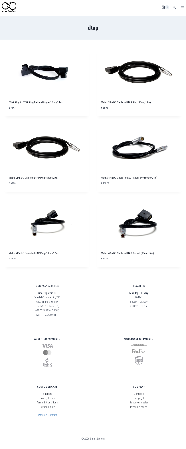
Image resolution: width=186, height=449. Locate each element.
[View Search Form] (174, 7)
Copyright (139, 398)
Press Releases (138, 407)
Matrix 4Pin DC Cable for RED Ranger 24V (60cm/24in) (129, 177)
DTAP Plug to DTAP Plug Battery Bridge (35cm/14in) (35, 102)
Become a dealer (139, 402)
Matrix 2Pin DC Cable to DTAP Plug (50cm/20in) (33, 177)
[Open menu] (182, 7)
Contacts (139, 393)
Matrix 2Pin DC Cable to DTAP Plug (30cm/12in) (126, 102)
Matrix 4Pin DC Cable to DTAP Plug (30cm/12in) (33, 253)
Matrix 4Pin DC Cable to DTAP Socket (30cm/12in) (127, 253)
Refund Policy (47, 407)
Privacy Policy (47, 398)
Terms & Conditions (47, 402)
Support (47, 393)
